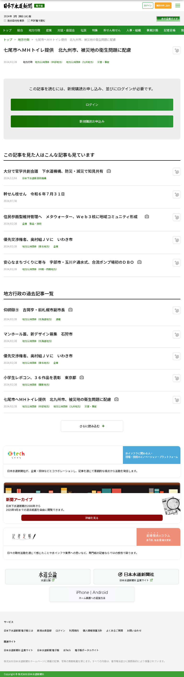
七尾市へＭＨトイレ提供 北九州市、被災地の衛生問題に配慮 (57, 399)
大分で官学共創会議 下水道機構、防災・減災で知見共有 (53, 171)
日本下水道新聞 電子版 (24, 5)
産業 (49, 30)
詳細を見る (91, 518)
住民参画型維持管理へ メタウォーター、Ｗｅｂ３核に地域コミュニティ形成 (72, 216)
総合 (20, 30)
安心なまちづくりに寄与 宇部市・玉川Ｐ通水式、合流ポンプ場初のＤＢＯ (69, 262)
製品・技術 (35, 223)
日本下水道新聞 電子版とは (18, 630)
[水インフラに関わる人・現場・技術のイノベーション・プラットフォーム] (92, 455)
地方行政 (34, 30)
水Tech (67, 650)
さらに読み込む (90, 426)
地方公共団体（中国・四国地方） (40, 269)
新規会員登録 (44, 630)
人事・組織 (133, 30)
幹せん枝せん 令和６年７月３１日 (34, 194)
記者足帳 (169, 30)
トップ (7, 30)
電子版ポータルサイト (87, 650)
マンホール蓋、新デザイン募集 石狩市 (38, 334)
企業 (24, 223)
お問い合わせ (134, 630)
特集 (95, 30)
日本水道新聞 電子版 (48, 650)
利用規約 (74, 630)
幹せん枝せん (112, 30)
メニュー (177, 5)
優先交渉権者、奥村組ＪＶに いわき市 (38, 239)
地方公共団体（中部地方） (49, 62)
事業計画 (152, 30)
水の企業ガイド (169, 18)
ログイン (148, 5)
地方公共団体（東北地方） (36, 246)
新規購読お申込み (92, 121)
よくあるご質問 (114, 630)
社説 (83, 30)
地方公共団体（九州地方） (80, 62)
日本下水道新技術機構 (34, 178)
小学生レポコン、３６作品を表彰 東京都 (40, 377)
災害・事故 (103, 62)
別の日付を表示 (15, 20)
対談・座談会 (66, 30)
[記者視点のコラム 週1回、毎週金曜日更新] (92, 537)
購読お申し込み (163, 5)
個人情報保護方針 (92, 630)
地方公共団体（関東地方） (36, 384)
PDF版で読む (38, 20)
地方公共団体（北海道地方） (37, 319)
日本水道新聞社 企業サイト (18, 650)
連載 (58, 319)
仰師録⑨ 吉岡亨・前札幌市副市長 (34, 310)
